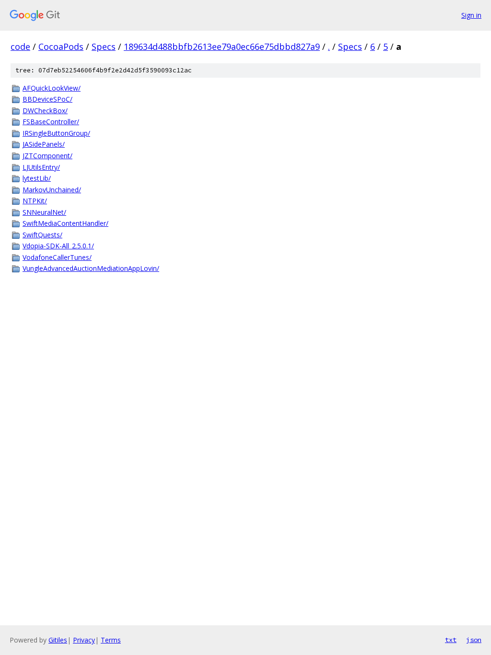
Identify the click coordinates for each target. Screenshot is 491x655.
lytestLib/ (37, 178)
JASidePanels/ (44, 144)
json (473, 639)
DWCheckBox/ (45, 110)
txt (450, 639)
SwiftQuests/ (42, 234)
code (20, 46)
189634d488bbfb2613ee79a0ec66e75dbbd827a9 (222, 46)
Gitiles (57, 639)
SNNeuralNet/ (44, 212)
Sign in (471, 15)
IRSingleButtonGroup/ (56, 133)
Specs (104, 46)
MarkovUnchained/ (52, 189)
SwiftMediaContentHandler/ (65, 223)
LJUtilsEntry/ (41, 167)
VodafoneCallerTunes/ (57, 257)
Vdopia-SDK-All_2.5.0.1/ (58, 245)
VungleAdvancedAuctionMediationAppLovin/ (91, 268)
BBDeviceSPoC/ (47, 99)
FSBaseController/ (51, 121)
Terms (111, 639)
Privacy (84, 639)
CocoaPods (60, 46)
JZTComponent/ (47, 155)
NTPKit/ (35, 200)
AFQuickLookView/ (52, 88)
